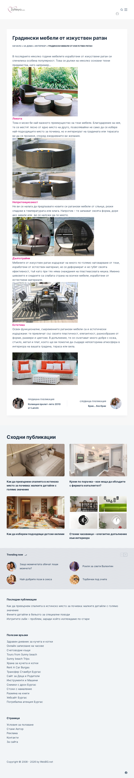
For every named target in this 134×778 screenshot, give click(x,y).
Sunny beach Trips (18, 658)
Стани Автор (15, 728)
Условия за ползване (20, 724)
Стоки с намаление (19, 689)
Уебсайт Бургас (17, 697)
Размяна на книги (18, 693)
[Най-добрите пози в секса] (12, 579)
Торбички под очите (95, 579)
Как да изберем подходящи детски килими (35, 534)
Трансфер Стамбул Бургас (24, 671)
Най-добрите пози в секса (36, 579)
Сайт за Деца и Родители (23, 676)
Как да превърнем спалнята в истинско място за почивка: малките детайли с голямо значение (33, 485)
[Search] (122, 10)
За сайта (12, 741)
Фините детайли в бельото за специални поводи (38, 614)
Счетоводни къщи (18, 650)
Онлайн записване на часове (25, 645)
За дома (28, 46)
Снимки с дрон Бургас (21, 684)
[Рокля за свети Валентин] (74, 566)
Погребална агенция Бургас (25, 701)
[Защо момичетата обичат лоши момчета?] (12, 566)
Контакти (13, 737)
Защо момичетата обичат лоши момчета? (39, 566)
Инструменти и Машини (22, 680)
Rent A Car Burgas (18, 667)
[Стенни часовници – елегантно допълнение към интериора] (98, 512)
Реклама (12, 733)
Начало (16, 46)
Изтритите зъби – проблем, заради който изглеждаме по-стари (48, 618)
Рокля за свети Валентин (98, 566)
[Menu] (125, 9)
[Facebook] (117, 13)
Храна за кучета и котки (22, 663)
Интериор (40, 46)
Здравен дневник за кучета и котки (30, 641)
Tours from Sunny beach (22, 654)
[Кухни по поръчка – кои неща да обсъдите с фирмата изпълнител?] (98, 460)
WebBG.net (46, 761)
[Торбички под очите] (74, 579)
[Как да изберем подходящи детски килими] (36, 512)
